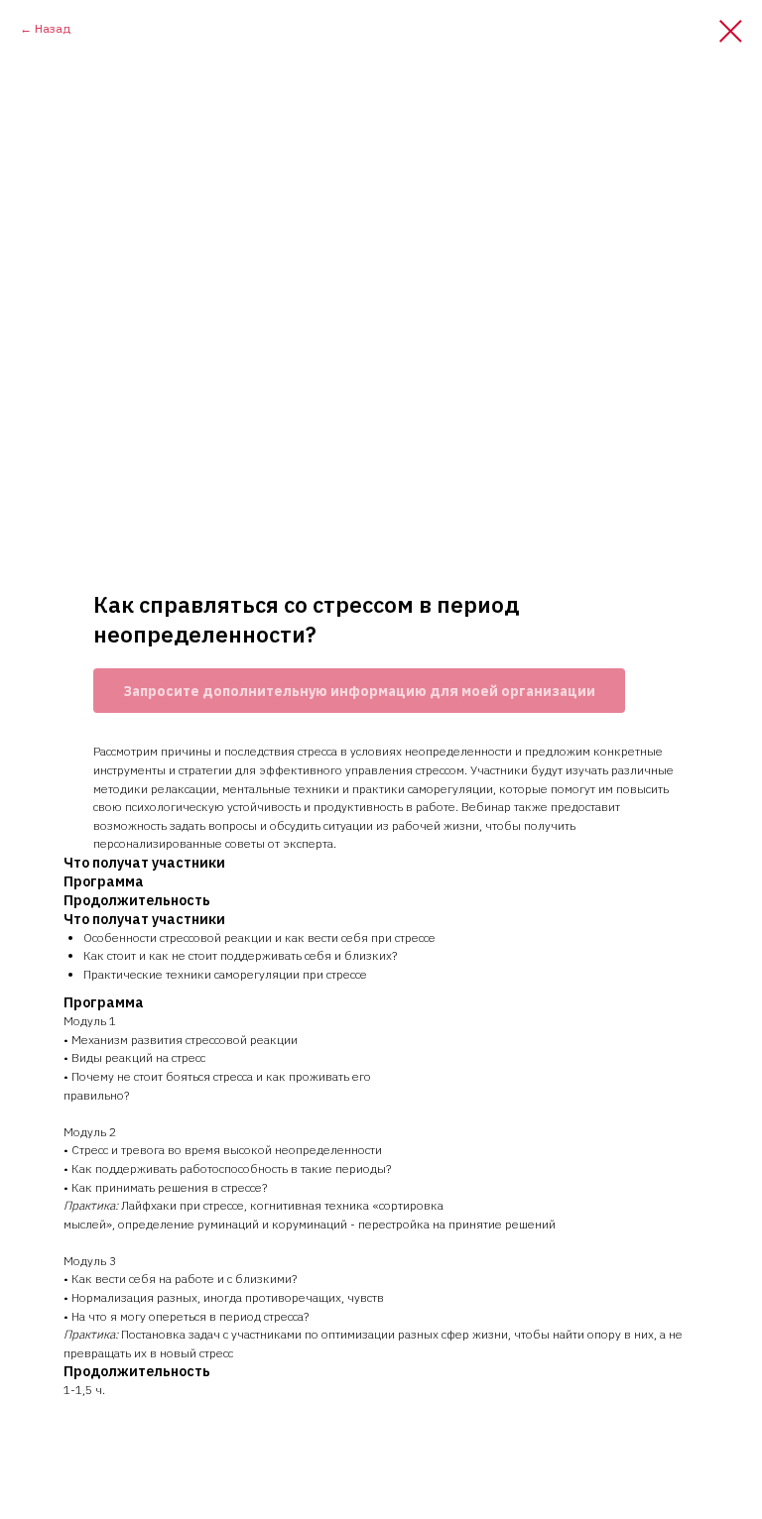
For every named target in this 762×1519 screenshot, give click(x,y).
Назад (52, 28)
